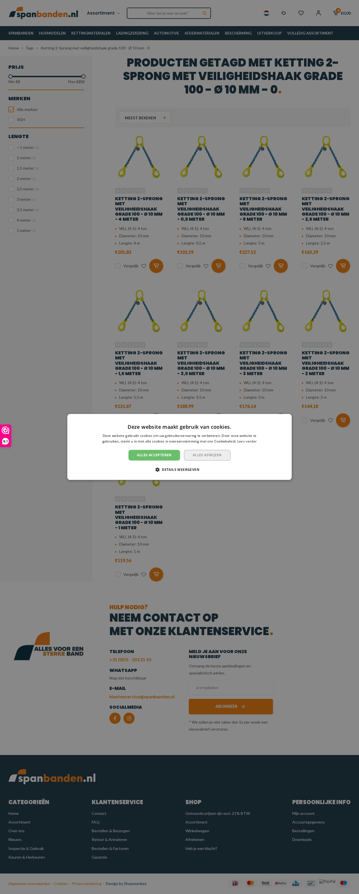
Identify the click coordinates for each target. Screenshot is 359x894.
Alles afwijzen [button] (207, 455)
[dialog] (179, 447)
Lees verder (247, 441)
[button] (179, 469)
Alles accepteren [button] (154, 455)
